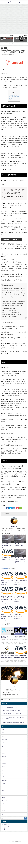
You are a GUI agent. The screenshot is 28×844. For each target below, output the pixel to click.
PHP (3, 776)
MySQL (3, 770)
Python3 (3, 783)
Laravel (5, 47)
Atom (3, 729)
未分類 (3, 810)
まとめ (11, 99)
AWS (2, 47)
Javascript (4, 756)
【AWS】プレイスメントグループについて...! (12, 713)
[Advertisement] (14, 19)
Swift (3, 790)
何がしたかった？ (13, 94)
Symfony (4, 793)
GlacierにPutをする (14, 96)
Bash (3, 736)
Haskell (3, 753)
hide (15, 92)
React (3, 786)
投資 (3, 807)
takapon (14, 526)
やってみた (4, 800)
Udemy (3, 797)
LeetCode (4, 763)
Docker (3, 742)
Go (2, 749)
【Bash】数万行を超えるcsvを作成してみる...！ (12, 707)
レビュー (4, 803)
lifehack (3, 766)
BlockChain (4, 739)
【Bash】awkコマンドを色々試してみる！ (11, 710)
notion (3, 773)
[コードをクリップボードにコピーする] (26, 190)
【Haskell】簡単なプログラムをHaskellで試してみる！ (14, 722)
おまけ (11, 98)
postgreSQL (4, 780)
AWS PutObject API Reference (11, 239)
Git (2, 746)
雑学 (3, 814)
